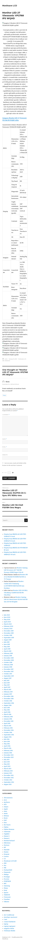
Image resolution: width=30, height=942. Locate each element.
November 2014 (9, 730)
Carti (5, 919)
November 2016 (9, 698)
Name (4, 439)
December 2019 (9, 631)
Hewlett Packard (9, 840)
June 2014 (7, 741)
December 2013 (9, 755)
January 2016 (8, 719)
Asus (5, 811)
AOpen (6, 807)
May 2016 (7, 710)
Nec (5, 865)
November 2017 (9, 671)
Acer (5, 800)
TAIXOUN (7, 895)
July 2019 (6, 642)
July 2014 (6, 739)
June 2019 (7, 644)
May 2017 (7, 685)
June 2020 (7, 617)
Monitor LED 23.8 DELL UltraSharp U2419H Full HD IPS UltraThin (16, 593)
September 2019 (9, 637)
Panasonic (7, 872)
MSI (5, 863)
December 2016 (9, 696)
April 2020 (7, 622)
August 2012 (8, 784)
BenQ (5, 818)
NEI (5, 868)
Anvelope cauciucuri (10, 917)
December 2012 (9, 775)
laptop (6, 924)
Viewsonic (7, 360)
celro (6, 359)
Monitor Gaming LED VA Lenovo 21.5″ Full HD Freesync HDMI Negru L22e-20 (15, 570)
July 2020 (7, 615)
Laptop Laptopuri (9, 926)
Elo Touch (7, 825)
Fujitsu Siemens (9, 829)
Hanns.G (6, 838)
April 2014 (7, 746)
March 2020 (8, 624)
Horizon (6, 845)
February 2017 (8, 692)
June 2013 (7, 762)
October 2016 (8, 701)
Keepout (6, 854)
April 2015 (7, 723)
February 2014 (8, 750)
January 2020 (8, 628)
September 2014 (9, 734)
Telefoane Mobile (9, 931)
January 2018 (8, 667)
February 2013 (8, 771)
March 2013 (7, 768)
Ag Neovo (7, 802)
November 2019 (9, 633)
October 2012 (8, 780)
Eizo (5, 822)
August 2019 (8, 640)
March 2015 (7, 725)
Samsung (7, 886)
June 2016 (7, 707)
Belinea (6, 816)
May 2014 (7, 744)
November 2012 (9, 777)
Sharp (6, 888)
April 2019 (7, 649)
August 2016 (8, 705)
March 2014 (7, 748)
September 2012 (9, 782)
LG (5, 858)
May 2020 (7, 619)
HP (5, 847)
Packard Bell (8, 870)
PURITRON (7, 881)
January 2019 (8, 655)
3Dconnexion (8, 797)
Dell (5, 820)
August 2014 (8, 737)
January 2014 (8, 753)
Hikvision (7, 843)
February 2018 (8, 664)
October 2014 (8, 732)
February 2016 (8, 716)
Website (5, 454)
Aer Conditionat (9, 915)
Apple (6, 809)
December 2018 (9, 658)
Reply (4, 395)
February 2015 (8, 728)
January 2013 (8, 773)
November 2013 (9, 757)
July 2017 (6, 680)
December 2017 (8, 669)
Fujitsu (6, 827)
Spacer (6, 892)
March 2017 (7, 689)
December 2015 (8, 721)
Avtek (6, 813)
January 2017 (8, 694)
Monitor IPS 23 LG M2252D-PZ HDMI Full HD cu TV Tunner (16, 577)
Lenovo (6, 856)
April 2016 (7, 712)
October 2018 (8, 662)
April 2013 (7, 766)
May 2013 (7, 764)
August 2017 (7, 678)
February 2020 (8, 626)
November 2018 (9, 660)
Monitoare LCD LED (10, 861)
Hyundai (6, 849)
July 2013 (6, 759)
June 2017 (7, 683)
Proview (6, 879)
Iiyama (6, 852)
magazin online (9, 928)
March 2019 (7, 651)
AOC (5, 804)
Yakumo (6, 901)
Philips (6, 874)
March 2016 (7, 714)
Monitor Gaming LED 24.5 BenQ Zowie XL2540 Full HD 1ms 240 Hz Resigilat (16, 599)
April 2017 (7, 687)
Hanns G (6, 836)
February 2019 (8, 653)
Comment (6, 414)
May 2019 (7, 646)
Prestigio (7, 877)
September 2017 (9, 676)
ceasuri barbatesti (9, 921)
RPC (5, 883)
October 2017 (8, 674)
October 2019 (8, 635)
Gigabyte (7, 834)
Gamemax (7, 831)
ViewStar (7, 899)
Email (4, 447)
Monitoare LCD (9, 6)
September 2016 (9, 703)
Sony (5, 890)
